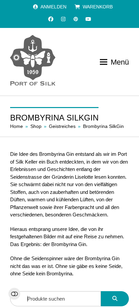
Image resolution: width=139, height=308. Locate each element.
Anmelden (53, 6)
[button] (114, 62)
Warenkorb (98, 6)
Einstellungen (14, 294)
